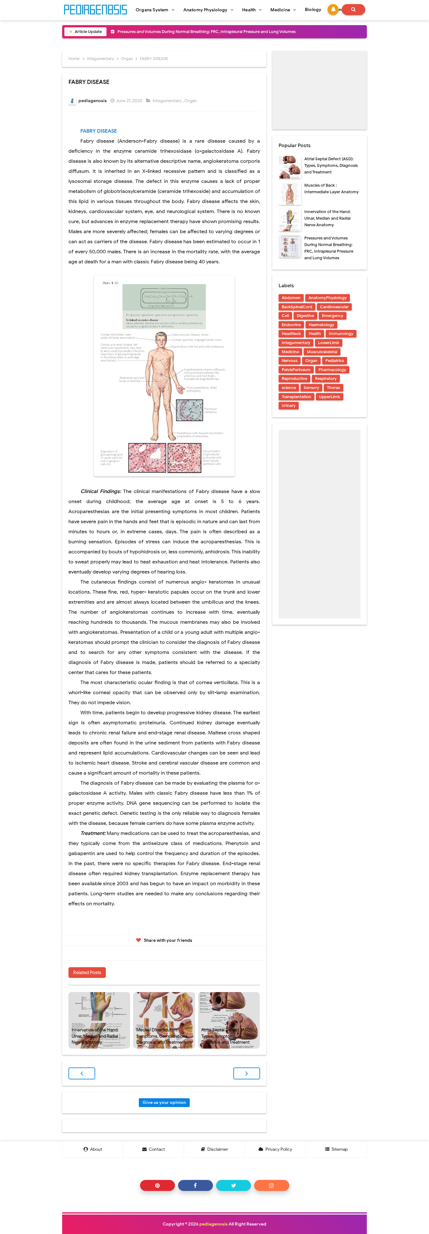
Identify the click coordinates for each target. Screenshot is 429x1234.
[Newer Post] (81, 1073)
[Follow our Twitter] (233, 1185)
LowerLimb (328, 342)
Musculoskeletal (322, 351)
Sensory (311, 387)
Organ (191, 100)
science (289, 387)
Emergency (332, 315)
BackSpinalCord (297, 307)
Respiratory (326, 378)
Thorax (333, 387)
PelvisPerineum (296, 369)
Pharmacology (332, 369)
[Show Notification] (333, 9)
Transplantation (296, 396)
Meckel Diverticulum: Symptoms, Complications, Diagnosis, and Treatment (162, 1036)
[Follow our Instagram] (271, 1185)
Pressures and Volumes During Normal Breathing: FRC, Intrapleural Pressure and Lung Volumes (206, 31)
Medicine (290, 351)
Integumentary (167, 100)
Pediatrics (334, 360)
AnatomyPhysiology (327, 297)
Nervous (289, 360)
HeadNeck (291, 333)
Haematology (321, 324)
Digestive (305, 315)
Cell (285, 315)
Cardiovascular (334, 307)
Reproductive (294, 378)
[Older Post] (246, 1073)
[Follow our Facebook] (195, 1185)
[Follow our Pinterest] (157, 1185)
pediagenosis (213, 1224)
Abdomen (291, 297)
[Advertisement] (319, 90)
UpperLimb (329, 396)
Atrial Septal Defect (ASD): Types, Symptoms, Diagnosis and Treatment (227, 1036)
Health (315, 333)
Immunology (341, 333)
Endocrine (291, 324)
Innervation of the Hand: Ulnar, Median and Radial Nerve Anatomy (95, 1036)
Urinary (289, 405)
